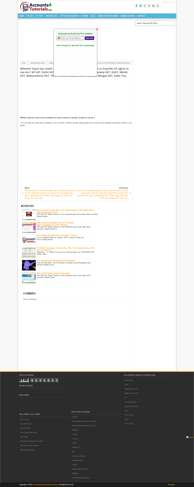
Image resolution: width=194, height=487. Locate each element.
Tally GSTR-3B (25, 428)
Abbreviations (128, 16)
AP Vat (30, 16)
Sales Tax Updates (79, 456)
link (153, 6)
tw (141, 6)
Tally (93, 16)
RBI (73, 452)
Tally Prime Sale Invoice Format (31, 441)
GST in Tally (24, 419)
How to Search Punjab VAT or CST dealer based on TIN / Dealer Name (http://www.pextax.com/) (65, 211)
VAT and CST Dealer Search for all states (53, 273)
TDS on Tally (129, 415)
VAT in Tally (129, 424)
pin (149, 6)
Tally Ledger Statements (28, 432)
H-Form (84, 16)
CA (126, 398)
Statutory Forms (78, 460)
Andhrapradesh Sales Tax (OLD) (84, 426)
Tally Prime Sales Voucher (29, 445)
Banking (75, 430)
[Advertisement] (99, 38)
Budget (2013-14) (131, 389)
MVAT (74, 443)
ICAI (126, 411)
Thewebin (171, 485)
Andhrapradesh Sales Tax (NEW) (84, 421)
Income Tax (52, 16)
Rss (157, 6)
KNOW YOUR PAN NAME (108, 16)
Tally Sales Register (27, 450)
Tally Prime (24, 437)
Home (21, 16)
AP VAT (75, 417)
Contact (141, 16)
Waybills (75, 473)
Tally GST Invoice (26, 424)
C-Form (75, 434)
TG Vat (40, 16)
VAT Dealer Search (70, 16)
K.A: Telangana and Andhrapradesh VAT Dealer (56, 261)
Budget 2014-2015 (131, 393)
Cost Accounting (130, 402)
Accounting (129, 380)
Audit (126, 385)
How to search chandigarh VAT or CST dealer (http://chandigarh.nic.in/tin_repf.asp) (55, 224)
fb (136, 6)
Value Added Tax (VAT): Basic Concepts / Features (57, 235)
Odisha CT (76, 447)
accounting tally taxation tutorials (46, 485)
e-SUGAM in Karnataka (80, 478)
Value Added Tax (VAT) (38, 63)
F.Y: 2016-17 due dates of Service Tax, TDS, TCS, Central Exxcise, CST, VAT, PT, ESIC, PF (65, 249)
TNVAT (74, 465)
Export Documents (131, 406)
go (145, 6)
